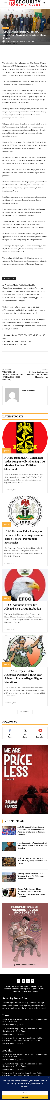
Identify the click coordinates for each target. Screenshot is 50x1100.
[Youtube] (32, 981)
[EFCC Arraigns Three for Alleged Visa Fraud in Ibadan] (25, 585)
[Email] (36, 357)
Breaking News (8, 1025)
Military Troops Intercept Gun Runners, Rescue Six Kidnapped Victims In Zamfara (30, 876)
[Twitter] (13, 357)
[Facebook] (8, 357)
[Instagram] (23, 981)
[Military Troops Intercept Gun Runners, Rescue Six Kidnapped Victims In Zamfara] (9, 877)
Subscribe (40, 729)
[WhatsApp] (30, 357)
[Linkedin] (19, 357)
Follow (25, 729)
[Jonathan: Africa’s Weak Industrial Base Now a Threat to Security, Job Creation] (9, 846)
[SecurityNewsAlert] (4, 41)
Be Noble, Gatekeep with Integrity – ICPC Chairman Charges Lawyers (37, 374)
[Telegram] (25, 357)
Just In (5, 28)
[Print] (41, 357)
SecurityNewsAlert (13, 41)
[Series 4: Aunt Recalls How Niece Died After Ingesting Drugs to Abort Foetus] (9, 861)
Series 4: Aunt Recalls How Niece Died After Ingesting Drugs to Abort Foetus (32, 860)
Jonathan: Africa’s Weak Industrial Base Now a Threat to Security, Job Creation (32, 845)
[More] (33, 49)
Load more (24, 712)
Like (9, 729)
